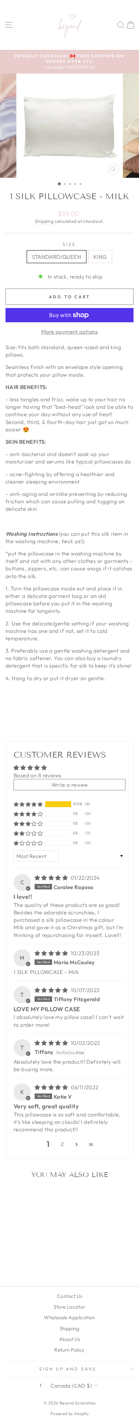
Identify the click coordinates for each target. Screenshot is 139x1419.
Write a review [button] (69, 784)
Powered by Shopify (69, 1413)
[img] (52, 877)
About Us (69, 1339)
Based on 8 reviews (37, 775)
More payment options (69, 331)
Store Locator (69, 1307)
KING (100, 256)
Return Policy (69, 1350)
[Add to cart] (47, 1194)
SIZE (69, 244)
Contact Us (69, 1296)
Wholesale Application (69, 1317)
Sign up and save (68, 1368)
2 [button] (62, 1143)
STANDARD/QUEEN (56, 256)
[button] (28, 804)
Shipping (44, 221)
